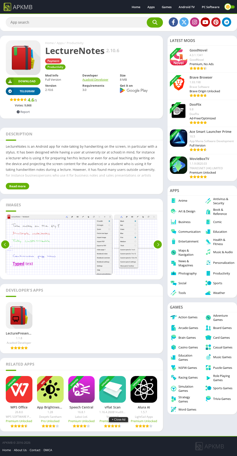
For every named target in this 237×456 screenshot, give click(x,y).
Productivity (75, 43)
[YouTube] (205, 22)
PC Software (210, 7)
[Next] (158, 244)
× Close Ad (118, 419)
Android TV (187, 7)
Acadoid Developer (95, 79)
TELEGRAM (27, 91)
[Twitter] (184, 22)
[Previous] (5, 244)
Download (27, 81)
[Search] (155, 22)
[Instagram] (194, 22)
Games (167, 7)
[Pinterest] (216, 22)
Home (136, 7)
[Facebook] (173, 22)
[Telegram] (226, 22)
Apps (151, 7)
